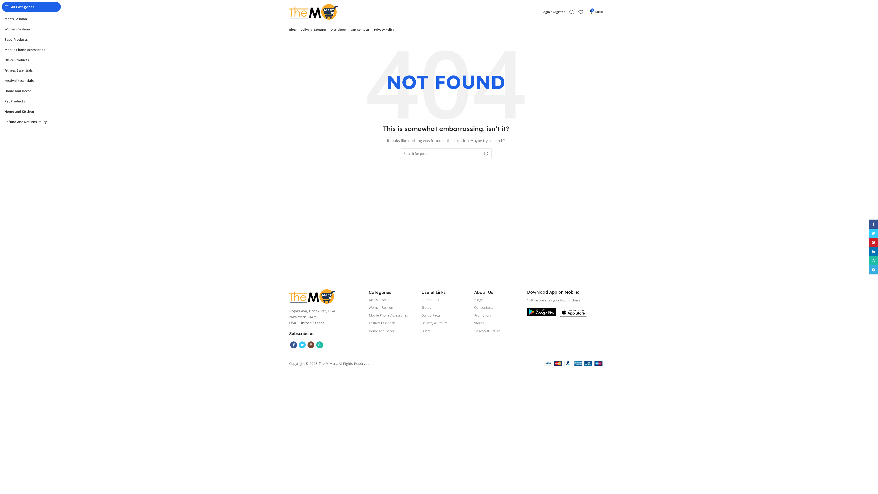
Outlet (426, 331)
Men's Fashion (379, 300)
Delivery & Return (434, 323)
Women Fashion (381, 307)
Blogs (478, 300)
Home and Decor (381, 331)
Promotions (430, 300)
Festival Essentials (382, 323)
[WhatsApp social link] (319, 344)
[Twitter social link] (302, 344)
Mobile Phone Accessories (388, 315)
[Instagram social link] (311, 344)
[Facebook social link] (293, 344)
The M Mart (328, 363)
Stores (426, 307)
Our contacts (431, 315)
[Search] (571, 11)
